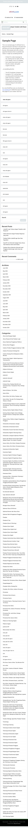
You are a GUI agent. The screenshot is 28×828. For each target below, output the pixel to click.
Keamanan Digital (7, 452)
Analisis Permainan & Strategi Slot (11, 351)
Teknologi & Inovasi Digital (9, 736)
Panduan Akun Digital (8, 535)
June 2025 (5, 303)
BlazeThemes (17, 823)
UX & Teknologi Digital (8, 816)
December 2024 (6, 321)
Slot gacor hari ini (7, 141)
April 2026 (5, 274)
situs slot (5, 147)
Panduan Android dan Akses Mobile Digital (13, 538)
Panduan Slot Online (8, 566)
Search (4, 217)
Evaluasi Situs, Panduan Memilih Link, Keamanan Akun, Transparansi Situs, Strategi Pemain (13, 385)
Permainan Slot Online (8, 605)
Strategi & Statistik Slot (8, 697)
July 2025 (5, 300)
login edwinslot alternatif (9, 494)
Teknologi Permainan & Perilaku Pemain (12, 790)
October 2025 (6, 292)
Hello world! (20, 259)
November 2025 (6, 289)
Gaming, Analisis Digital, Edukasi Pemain (13, 410)
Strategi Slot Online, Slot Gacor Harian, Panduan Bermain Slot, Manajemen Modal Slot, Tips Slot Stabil (14, 714)
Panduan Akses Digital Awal (9, 529)
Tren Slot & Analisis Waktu (9, 796)
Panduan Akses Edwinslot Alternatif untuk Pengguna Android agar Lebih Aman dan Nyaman (13, 249)
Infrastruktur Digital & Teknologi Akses (12, 432)
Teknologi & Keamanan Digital (10, 742)
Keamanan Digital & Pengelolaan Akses (12, 458)
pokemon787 (6, 626)
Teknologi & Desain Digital (9, 730)
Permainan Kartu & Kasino (9, 595)
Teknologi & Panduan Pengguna (10, 745)
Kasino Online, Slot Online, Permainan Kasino (13, 446)
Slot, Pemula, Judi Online (9, 688)
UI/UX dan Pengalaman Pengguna (11, 805)
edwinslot (5, 375)
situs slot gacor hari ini (8, 650)
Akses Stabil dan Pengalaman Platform (12, 342)
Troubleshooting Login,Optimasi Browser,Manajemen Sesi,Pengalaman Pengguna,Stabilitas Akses (12, 801)
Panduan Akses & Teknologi (9, 523)
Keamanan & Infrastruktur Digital (10, 449)
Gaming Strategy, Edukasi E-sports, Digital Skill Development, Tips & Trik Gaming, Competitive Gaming (14, 405)
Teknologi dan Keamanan (9, 765)
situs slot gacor (6, 117)
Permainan (5, 592)
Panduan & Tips (6, 520)
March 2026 (6, 277)
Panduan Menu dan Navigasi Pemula (11, 547)
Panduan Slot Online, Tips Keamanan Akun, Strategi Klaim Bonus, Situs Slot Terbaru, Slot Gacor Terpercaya (13, 576)
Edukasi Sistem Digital (8, 372)
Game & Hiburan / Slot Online (10, 390)
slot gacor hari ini (7, 111)
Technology (5, 721)
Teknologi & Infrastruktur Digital (10, 733)
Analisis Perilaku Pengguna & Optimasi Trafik (13, 348)
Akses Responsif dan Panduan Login (11, 339)
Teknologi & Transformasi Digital (11, 754)
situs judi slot (6, 635)
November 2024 (6, 324)
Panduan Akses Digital (8, 526)
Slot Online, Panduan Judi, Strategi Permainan (14, 677)
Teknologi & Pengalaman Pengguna (11, 748)
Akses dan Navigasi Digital (9, 336)
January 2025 (6, 318)
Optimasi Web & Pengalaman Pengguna (12, 514)
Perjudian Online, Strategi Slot (10, 586)
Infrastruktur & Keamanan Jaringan (11, 423)
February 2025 (6, 315)
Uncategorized (6, 808)
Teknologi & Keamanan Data (9, 739)
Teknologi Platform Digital (9, 793)
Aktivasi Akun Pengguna (9, 345)
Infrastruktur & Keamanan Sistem (11, 426)
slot (4, 152)
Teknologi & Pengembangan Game (11, 751)
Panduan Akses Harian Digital (10, 532)
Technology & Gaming (8, 724)
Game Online (6, 393)
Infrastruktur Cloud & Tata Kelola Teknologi (13, 429)
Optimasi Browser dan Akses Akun (11, 511)
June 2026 (5, 268)
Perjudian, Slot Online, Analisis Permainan (13, 589)
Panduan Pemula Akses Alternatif (11, 550)
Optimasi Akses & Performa (9, 508)
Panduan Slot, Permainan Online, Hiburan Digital (14, 580)
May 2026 (5, 271)
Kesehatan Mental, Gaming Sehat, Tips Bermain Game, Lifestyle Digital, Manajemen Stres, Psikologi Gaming (14, 487)
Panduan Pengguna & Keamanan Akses (12, 557)
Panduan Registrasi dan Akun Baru (11, 563)
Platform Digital (6, 623)
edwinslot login (6, 381)
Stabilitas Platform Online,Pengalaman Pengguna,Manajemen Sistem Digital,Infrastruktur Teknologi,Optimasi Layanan (14, 692)
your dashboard (6, 89)
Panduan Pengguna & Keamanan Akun (12, 560)
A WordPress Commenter (9, 259)
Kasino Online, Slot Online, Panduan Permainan (14, 443)
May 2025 (5, 306)
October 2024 (6, 327)
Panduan (5, 517)
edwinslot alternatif (7, 378)
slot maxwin (6, 194)
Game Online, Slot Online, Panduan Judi (12, 396)
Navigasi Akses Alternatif (9, 505)
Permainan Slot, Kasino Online (10, 618)
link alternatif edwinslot (8, 491)
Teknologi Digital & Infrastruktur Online (12, 771)
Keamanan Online (7, 473)
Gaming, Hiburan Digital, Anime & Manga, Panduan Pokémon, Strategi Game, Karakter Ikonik (13, 414)
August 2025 (6, 297)
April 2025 (5, 309)
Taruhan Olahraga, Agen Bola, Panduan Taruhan (14, 718)
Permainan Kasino (7, 598)
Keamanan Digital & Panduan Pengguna (12, 455)
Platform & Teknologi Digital (9, 620)
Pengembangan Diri (7, 583)
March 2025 (6, 312)
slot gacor (5, 105)
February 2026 (6, 280)
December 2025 (6, 286)
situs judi (5, 632)
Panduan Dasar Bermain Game (10, 544)
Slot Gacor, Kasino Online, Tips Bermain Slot (13, 662)
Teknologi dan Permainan (9, 768)
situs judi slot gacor (7, 638)
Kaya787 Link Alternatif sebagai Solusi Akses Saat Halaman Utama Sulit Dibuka (12, 1)
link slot (5, 129)
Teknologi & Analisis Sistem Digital (11, 727)
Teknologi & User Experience (10, 757)
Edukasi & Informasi (8, 369)
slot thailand (6, 176)
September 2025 (7, 294)
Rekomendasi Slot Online (9, 629)
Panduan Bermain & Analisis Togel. (11, 541)
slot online (5, 665)
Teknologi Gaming (7, 778)
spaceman (5, 188)
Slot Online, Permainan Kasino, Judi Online (13, 680)
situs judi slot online (8, 641)
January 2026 (6, 283)
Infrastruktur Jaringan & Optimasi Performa (13, 435)
